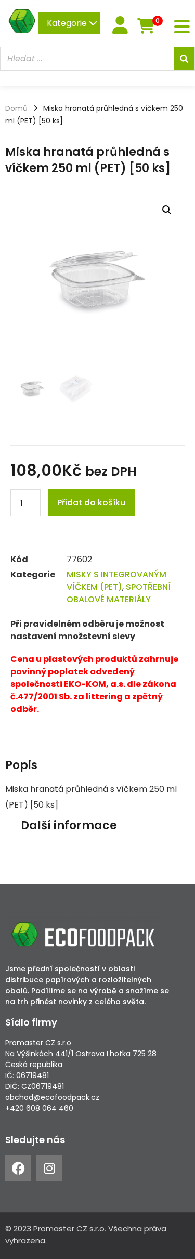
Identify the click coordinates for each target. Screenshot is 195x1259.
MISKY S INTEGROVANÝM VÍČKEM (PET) (116, 580)
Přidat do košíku (91, 503)
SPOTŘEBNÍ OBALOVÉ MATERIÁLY (119, 593)
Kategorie (68, 23)
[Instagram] (49, 1168)
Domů (16, 108)
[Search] (184, 58)
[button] (167, 210)
